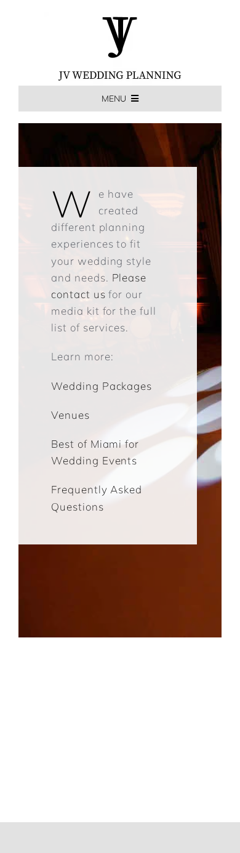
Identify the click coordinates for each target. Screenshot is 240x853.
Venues (70, 414)
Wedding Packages (101, 385)
